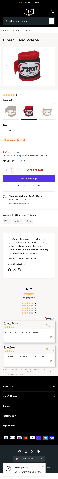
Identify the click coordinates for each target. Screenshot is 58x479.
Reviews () (12, 95)
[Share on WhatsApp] (19, 269)
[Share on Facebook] (9, 269)
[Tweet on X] (14, 269)
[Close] (43, 466)
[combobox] (29, 21)
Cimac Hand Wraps (21, 30)
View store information (18, 204)
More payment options (29, 185)
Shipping (20, 156)
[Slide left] (6, 66)
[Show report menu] (51, 337)
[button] (4, 12)
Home (8, 30)
